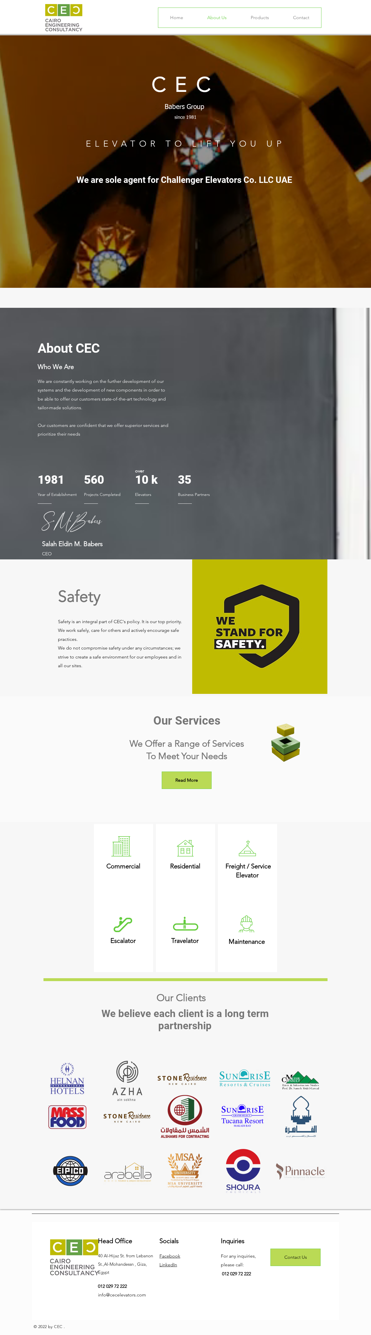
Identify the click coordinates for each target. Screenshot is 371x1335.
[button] (343, 776)
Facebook (169, 1256)
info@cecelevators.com (122, 1295)
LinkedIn (168, 1264)
